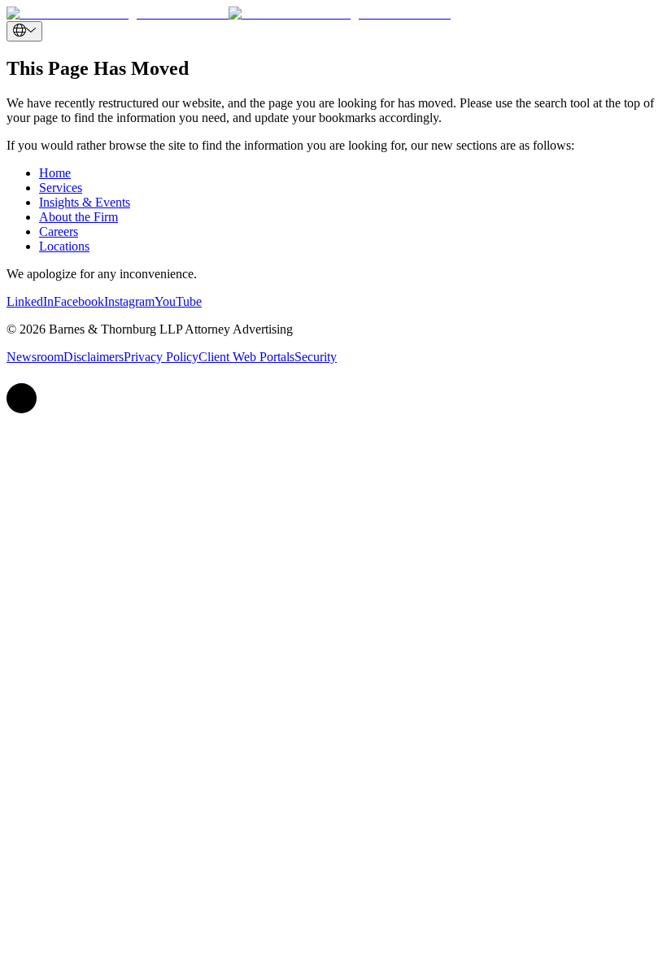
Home (55, 173)
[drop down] (24, 31)
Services (60, 187)
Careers (58, 231)
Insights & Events (84, 202)
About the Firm (78, 217)
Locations (64, 246)
